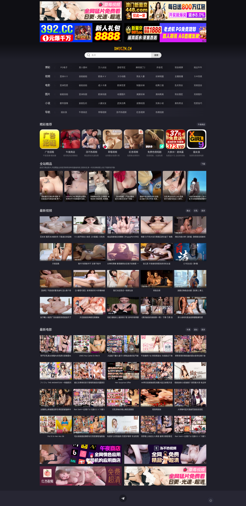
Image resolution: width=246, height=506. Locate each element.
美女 (188, 210)
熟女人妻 (140, 76)
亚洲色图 (83, 94)
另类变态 (198, 85)
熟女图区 (179, 94)
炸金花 (160, 67)
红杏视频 (140, 112)
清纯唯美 (160, 94)
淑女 (196, 329)
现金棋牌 (179, 67)
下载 (203, 164)
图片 (47, 94)
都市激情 (64, 103)
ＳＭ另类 (198, 76)
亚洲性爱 (64, 85)
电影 (47, 85)
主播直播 (179, 76)
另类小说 (160, 103)
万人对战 (102, 67)
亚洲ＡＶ (64, 76)
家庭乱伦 (83, 103)
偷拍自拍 (83, 85)
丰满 (188, 329)
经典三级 (160, 85)
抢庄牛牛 (198, 67)
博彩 (47, 67)
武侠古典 (121, 103)
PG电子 (63, 67)
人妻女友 (102, 103)
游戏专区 (121, 67)
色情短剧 (160, 112)
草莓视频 (102, 112)
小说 (47, 103)
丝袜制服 (160, 76)
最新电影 (46, 329)
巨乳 (196, 210)
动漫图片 (121, 94)
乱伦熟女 (179, 85)
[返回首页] (211, 500)
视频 (47, 76)
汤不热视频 (121, 112)
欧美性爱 (121, 85)
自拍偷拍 (83, 76)
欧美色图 (102, 94)
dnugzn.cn (123, 48)
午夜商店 (83, 112)
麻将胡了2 (140, 67)
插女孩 (64, 112)
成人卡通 (102, 85)
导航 (47, 112)
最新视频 (46, 210)
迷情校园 (140, 103)
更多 (203, 210)
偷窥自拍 (64, 94)
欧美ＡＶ (102, 76)
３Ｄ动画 (121, 76)
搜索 (156, 55)
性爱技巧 (198, 103)
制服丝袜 (140, 85)
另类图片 (198, 94)
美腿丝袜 (140, 94)
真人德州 (83, 67)
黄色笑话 (179, 103)
